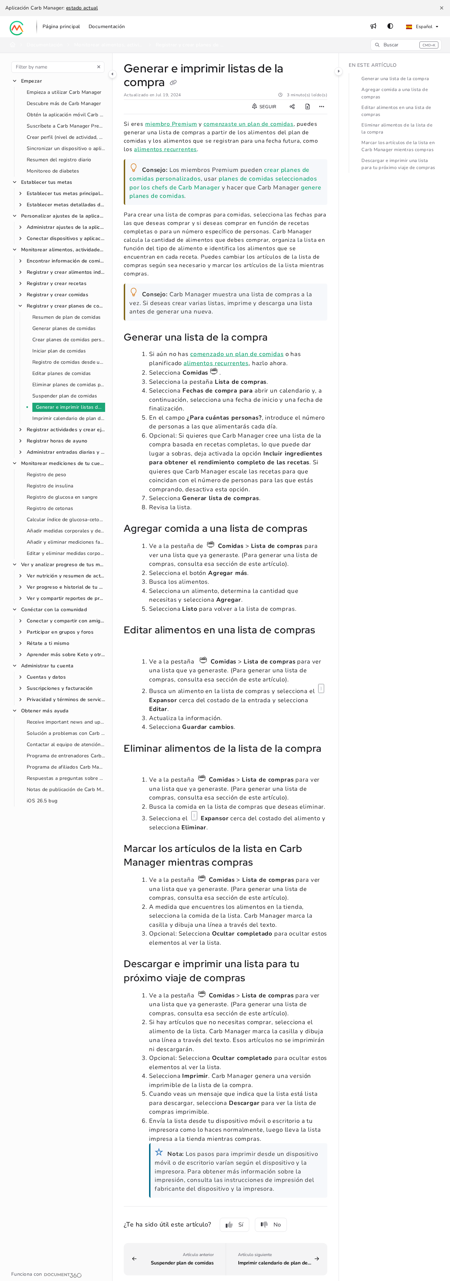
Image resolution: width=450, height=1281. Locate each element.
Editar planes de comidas (61, 373)
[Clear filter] (98, 67)
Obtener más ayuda (45, 710)
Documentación (45, 44)
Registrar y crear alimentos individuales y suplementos (66, 272)
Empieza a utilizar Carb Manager (64, 92)
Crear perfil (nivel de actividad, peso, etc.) (66, 137)
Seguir (267, 107)
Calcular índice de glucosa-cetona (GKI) (66, 519)
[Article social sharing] (292, 106)
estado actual (82, 8)
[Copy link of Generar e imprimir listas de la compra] (173, 83)
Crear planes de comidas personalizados (68, 339)
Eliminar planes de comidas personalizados (68, 384)
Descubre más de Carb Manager (64, 103)
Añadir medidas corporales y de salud (66, 531)
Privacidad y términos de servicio (66, 699)
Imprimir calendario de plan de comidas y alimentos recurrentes (68, 418)
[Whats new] (373, 26)
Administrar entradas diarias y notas (66, 452)
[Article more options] (321, 106)
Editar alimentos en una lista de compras (396, 111)
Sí (240, 1225)
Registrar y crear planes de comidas (191, 44)
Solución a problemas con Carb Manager (66, 733)
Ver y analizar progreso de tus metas (63, 564)
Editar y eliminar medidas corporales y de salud (66, 553)
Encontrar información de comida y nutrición (66, 261)
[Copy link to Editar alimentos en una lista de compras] (135, 644)
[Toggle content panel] (338, 71)
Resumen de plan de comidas (66, 317)
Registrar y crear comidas (57, 294)
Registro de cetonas (50, 508)
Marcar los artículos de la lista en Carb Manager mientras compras (398, 146)
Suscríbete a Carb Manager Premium (66, 126)
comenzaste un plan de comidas (249, 124)
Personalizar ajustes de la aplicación (63, 216)
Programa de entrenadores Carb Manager (66, 755)
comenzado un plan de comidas (237, 354)
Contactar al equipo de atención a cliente (66, 744)
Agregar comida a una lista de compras (394, 93)
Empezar (31, 81)
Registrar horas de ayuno (57, 441)
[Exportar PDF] (307, 106)
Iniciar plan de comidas (59, 351)
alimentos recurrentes (165, 149)
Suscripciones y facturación (60, 688)
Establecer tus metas (46, 182)
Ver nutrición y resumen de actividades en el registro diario (66, 575)
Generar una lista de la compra (395, 79)
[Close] (441, 8)
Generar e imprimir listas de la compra (70, 407)
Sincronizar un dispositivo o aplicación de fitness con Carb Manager (66, 148)
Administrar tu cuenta (47, 665)
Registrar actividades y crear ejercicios (66, 429)
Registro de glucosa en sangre (62, 497)
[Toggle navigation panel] (112, 74)
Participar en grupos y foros (60, 632)
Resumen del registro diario (59, 159)
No (277, 1225)
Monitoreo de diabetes (53, 171)
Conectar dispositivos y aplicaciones (66, 238)
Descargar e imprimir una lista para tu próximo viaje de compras (398, 164)
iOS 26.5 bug (42, 800)
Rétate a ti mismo (48, 643)
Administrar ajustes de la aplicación (66, 227)
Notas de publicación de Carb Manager (66, 789)
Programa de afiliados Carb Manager (66, 767)
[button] (406, 45)
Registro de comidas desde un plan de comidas (68, 362)
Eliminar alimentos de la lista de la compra (396, 128)
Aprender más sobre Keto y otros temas (66, 654)
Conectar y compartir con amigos (66, 620)
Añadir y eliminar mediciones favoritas (66, 542)
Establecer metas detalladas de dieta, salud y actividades (66, 204)
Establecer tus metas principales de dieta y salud (66, 193)
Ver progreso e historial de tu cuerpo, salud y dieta (66, 587)
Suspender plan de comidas (64, 396)
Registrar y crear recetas (56, 283)
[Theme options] (390, 26)
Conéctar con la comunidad (54, 609)
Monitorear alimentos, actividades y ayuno (109, 44)
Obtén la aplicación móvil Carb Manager (66, 114)
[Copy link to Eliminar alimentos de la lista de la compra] (135, 763)
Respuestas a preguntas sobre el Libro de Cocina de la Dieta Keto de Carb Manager (66, 778)
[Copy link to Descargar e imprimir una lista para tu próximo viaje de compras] (256, 978)
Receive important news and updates (66, 722)
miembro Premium (171, 124)
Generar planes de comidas (64, 328)
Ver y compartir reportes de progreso (66, 598)
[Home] (16, 27)
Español (423, 27)
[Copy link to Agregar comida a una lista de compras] (318, 529)
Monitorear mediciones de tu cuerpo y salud (63, 463)
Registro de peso (46, 474)
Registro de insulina (50, 486)
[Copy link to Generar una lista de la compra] (279, 338)
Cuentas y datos (46, 677)
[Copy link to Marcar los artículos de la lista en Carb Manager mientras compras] (264, 863)
